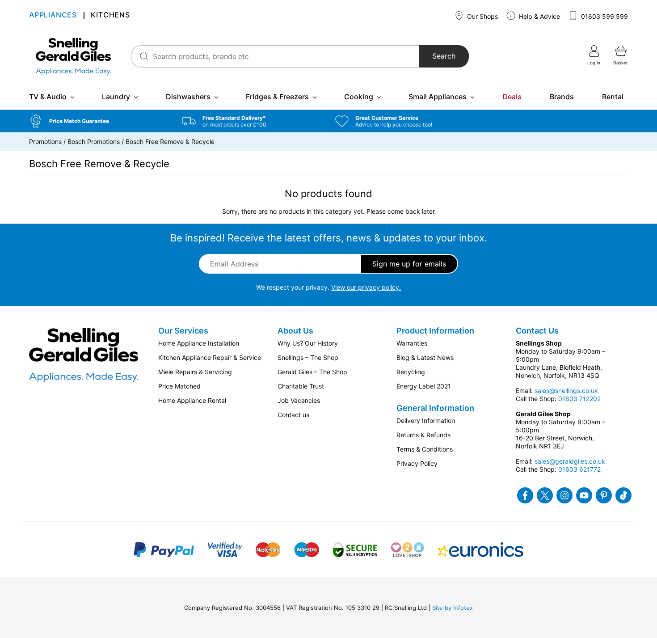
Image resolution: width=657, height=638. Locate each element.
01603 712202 (579, 398)
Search (443, 56)
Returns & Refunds (423, 435)
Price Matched (179, 386)
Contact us (293, 414)
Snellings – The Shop (308, 357)
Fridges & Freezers (277, 96)
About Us (295, 330)
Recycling (410, 372)
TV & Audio (48, 96)
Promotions (45, 141)
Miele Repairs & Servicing (195, 372)
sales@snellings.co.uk (566, 390)
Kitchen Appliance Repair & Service (209, 357)
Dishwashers (188, 96)
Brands (562, 96)
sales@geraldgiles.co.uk (570, 461)
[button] (99, 121)
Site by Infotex (452, 607)
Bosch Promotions (93, 141)
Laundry (116, 96)
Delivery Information (425, 420)
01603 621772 (579, 469)
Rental (612, 96)
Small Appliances (438, 96)
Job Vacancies (299, 400)
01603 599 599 (603, 16)
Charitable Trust (301, 386)
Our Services (183, 330)
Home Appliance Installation (198, 343)
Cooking (358, 96)
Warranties (411, 343)
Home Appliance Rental (192, 400)
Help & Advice (538, 16)
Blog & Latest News (425, 357)
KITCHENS (110, 16)
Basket (620, 62)
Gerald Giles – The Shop (312, 372)
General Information (435, 408)
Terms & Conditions (424, 449)
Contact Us (537, 330)
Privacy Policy (417, 463)
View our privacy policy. (366, 287)
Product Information (435, 330)
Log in (593, 62)
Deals (512, 96)
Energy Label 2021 (423, 386)
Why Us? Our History (308, 343)
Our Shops (481, 16)
